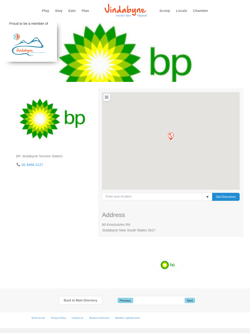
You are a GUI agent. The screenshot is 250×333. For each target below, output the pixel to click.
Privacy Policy (58, 318)
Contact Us (77, 318)
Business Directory (99, 318)
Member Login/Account (127, 318)
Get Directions (226, 196)
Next (190, 300)
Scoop (164, 11)
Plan (85, 11)
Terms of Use (38, 318)
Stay (58, 11)
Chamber (200, 11)
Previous (125, 300)
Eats (72, 11)
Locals (181, 11)
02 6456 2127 (32, 165)
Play (45, 11)
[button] (171, 136)
